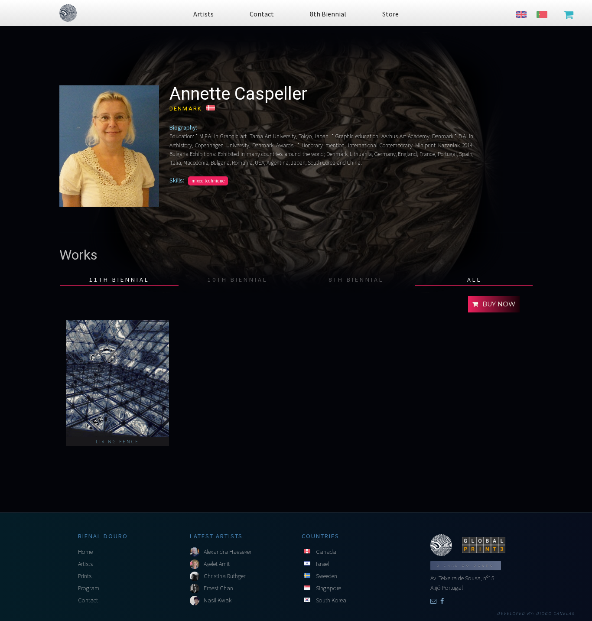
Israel (322, 564)
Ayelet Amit (217, 564)
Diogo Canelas (555, 613)
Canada (326, 552)
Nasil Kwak (217, 600)
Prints (84, 576)
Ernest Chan (218, 588)
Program (88, 588)
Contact (88, 600)
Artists (85, 564)
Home (85, 552)
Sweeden (326, 576)
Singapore (328, 588)
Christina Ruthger (224, 576)
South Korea (331, 600)
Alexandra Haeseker (227, 552)
